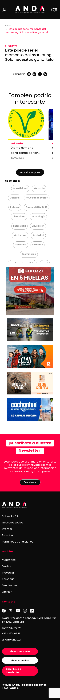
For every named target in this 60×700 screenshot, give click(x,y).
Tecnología (38, 217)
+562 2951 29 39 (11, 628)
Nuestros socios (12, 523)
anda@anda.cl (11, 640)
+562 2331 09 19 (11, 633)
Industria (8, 573)
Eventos (7, 529)
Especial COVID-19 (36, 207)
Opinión (7, 592)
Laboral (15, 207)
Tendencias (9, 585)
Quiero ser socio (20, 651)
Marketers (20, 235)
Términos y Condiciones (17, 542)
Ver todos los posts (30, 172)
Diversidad (18, 217)
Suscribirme (30, 482)
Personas (8, 579)
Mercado (39, 188)
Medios (7, 566)
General (15, 198)
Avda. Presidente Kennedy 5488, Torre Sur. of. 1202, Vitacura (29, 620)
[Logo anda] (30, 9)
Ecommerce (29, 254)
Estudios (37, 245)
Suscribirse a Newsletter (13, 670)
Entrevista (19, 226)
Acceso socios (20, 660)
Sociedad (38, 235)
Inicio (8, 26)
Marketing (9, 560)
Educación (38, 226)
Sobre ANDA (10, 516)
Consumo (20, 245)
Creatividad (20, 188)
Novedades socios (37, 198)
